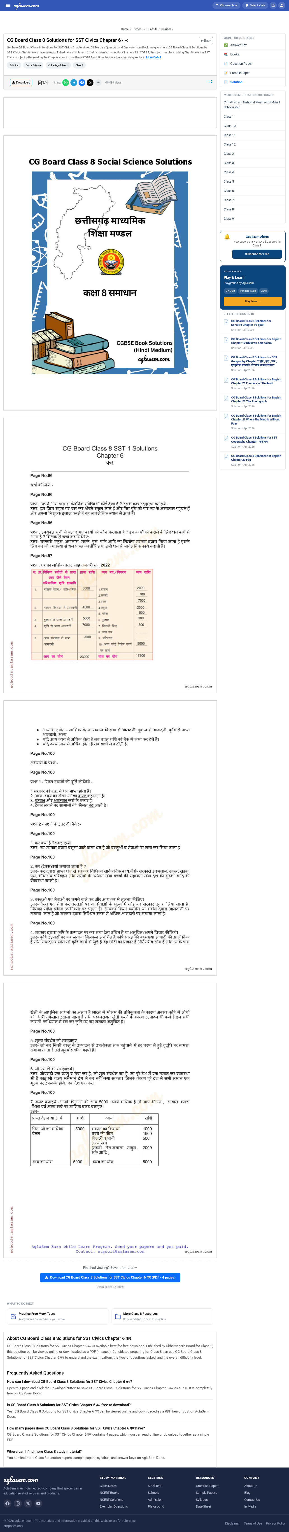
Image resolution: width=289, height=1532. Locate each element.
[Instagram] (18, 1503)
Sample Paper (237, 73)
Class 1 (229, 116)
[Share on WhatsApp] (65, 82)
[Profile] (281, 5)
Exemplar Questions (114, 1506)
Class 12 (230, 144)
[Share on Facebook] (82, 82)
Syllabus (202, 1499)
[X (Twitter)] (28, 1503)
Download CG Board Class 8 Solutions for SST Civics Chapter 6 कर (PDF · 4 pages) (112, 1277)
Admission (155, 1499)
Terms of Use (253, 1523)
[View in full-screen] (210, 81)
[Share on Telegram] (73, 82)
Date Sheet (203, 1506)
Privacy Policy (276, 1523)
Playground (156, 1506)
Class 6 (229, 191)
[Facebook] (7, 1503)
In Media (250, 1506)
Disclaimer (232, 1523)
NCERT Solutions (111, 1499)
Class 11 (230, 135)
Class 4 (229, 172)
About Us (250, 1486)
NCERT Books (109, 1492)
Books (231, 54)
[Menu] (8, 5)
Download (23, 82)
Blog (247, 1492)
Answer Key (235, 45)
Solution (14, 65)
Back (207, 40)
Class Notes (108, 1486)
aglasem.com (26, 5)
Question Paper (238, 63)
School (137, 29)
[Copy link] (98, 82)
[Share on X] (90, 82)
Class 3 (229, 163)
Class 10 (230, 126)
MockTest (154, 1486)
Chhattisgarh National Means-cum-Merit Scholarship (252, 104)
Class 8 (152, 29)
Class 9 (229, 218)
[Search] (273, 5)
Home (124, 29)
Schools (153, 1492)
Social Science (33, 65)
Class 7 (229, 200)
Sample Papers (206, 1492)
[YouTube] (38, 1503)
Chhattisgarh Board (58, 65)
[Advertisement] (110, 113)
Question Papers (207, 1486)
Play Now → (253, 301)
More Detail (153, 57)
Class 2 (229, 153)
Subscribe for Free (257, 254)
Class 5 (229, 181)
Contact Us (252, 1499)
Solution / (167, 29)
